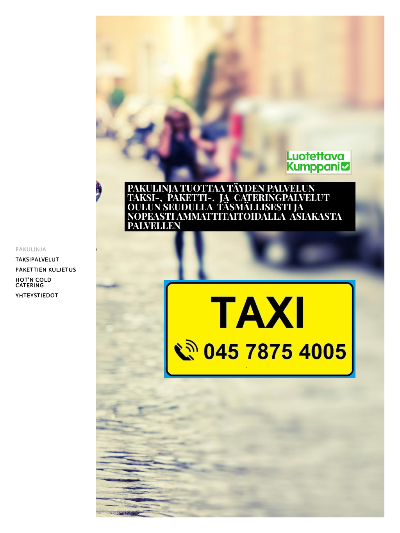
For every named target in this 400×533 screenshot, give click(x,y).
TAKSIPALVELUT (37, 259)
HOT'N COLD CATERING (34, 282)
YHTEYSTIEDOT (37, 295)
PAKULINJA (31, 249)
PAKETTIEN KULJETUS (46, 269)
